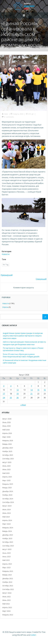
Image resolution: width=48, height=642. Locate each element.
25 (11, 397)
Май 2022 (6, 604)
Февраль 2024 (7, 528)
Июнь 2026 (6, 426)
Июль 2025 (6, 466)
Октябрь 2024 (7, 499)
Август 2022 (6, 593)
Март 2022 (6, 611)
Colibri (33, 635)
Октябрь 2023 (7, 542)
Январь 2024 (7, 531)
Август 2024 (6, 506)
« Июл (23, 405)
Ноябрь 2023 (7, 538)
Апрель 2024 (7, 520)
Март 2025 (6, 480)
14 (31, 390)
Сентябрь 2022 (8, 589)
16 (45, 390)
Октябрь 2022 (7, 586)
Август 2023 (6, 549)
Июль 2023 (6, 553)
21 (31, 394)
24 (4, 397)
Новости (5, 254)
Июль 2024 (6, 509)
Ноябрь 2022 (7, 582)
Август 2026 (6, 419)
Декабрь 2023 (7, 535)
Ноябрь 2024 (7, 495)
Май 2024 (6, 517)
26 (18, 397)
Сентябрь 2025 (8, 459)
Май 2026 (6, 430)
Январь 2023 (7, 575)
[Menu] (24, 15)
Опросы (5, 307)
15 (38, 390)
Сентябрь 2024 (8, 502)
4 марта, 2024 (18, 114)
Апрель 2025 (7, 477)
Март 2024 (6, 524)
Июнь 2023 (6, 557)
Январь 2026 (7, 444)
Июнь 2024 (6, 513)
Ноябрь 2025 (7, 451)
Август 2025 (6, 462)
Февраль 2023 (7, 571)
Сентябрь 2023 (8, 546)
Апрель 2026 (7, 433)
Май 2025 (6, 473)
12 (18, 390)
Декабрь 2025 (7, 448)
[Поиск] (45, 316)
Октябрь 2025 (7, 455)
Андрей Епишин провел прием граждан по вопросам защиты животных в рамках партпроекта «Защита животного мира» (23, 335)
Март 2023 (6, 567)
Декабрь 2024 (7, 491)
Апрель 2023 (7, 564)
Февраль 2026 (7, 440)
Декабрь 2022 (7, 578)
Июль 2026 (6, 422)
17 (4, 394)
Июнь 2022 (6, 600)
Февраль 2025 (7, 484)
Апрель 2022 (7, 607)
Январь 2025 (7, 488)
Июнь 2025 (6, 469)
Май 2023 (6, 560)
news (6, 114)
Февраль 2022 (7, 615)
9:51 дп (30, 114)
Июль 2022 (6, 597)
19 (18, 394)
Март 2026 (6, 437)
